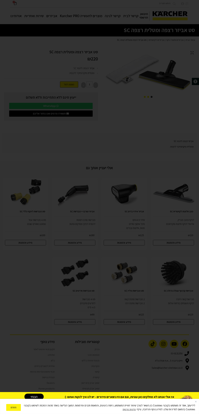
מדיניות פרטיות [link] (129, 409)
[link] (34, 397)
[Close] (196, 401)
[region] (99, 406)
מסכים (13, 407)
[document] (99, 207)
